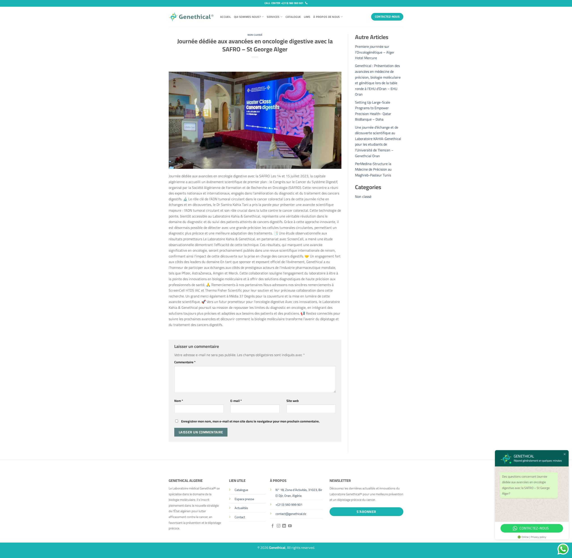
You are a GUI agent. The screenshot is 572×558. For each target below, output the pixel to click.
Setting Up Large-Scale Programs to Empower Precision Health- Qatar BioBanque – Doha (373, 111)
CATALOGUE (293, 16)
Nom (178, 400)
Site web (292, 400)
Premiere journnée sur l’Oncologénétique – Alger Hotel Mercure (374, 52)
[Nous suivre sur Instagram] (278, 526)
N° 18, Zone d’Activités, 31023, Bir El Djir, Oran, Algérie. (298, 493)
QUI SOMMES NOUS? (247, 16)
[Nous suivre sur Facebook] (273, 526)
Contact (240, 517)
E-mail (236, 400)
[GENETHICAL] (191, 16)
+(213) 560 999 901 (289, 505)
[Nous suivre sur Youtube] (290, 526)
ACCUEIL (225, 16)
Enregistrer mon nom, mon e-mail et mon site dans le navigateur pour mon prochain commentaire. (250, 421)
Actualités (241, 508)
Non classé (255, 34)
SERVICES (273, 16)
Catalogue (241, 490)
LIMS (307, 16)
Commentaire (185, 362)
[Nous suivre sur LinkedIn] (284, 526)
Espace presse (244, 499)
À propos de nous (326, 16)
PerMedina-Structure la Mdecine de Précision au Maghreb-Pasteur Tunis (373, 169)
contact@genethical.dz (290, 514)
